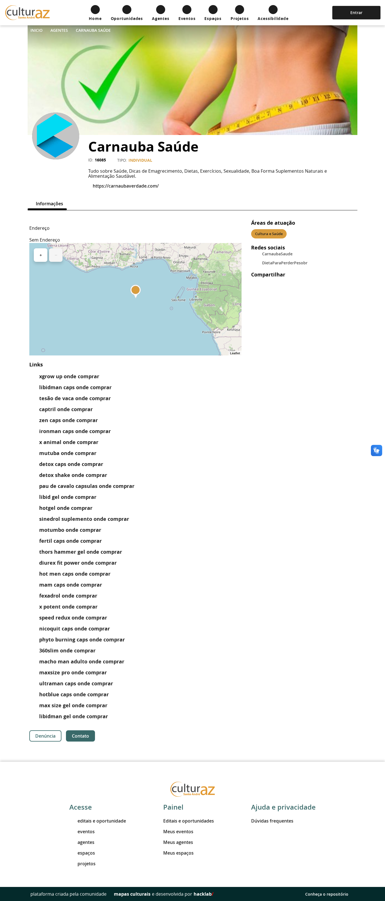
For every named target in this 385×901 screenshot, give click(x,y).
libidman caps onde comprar (75, 387)
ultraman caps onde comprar (76, 683)
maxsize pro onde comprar (73, 672)
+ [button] (40, 255)
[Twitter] (46, 169)
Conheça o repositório (326, 894)
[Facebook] (60, 169)
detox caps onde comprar (71, 464)
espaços (86, 853)
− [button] (56, 255)
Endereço (39, 228)
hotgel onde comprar (65, 508)
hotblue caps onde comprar (74, 694)
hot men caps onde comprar (74, 573)
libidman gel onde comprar (73, 716)
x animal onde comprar (68, 442)
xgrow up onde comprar (69, 376)
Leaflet (235, 353)
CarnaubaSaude (277, 253)
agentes (86, 842)
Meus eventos (178, 831)
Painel (173, 807)
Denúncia (45, 736)
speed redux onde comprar (73, 617)
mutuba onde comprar (67, 453)
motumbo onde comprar (70, 529)
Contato (80, 736)
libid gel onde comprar (67, 497)
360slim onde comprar (67, 650)
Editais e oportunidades (188, 821)
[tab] (47, 203)
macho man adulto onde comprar (81, 661)
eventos (86, 831)
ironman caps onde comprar (75, 431)
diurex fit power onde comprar (78, 562)
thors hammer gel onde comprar (80, 551)
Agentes (59, 30)
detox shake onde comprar (73, 475)
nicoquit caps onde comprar (74, 628)
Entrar (356, 12)
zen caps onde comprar (68, 420)
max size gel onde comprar (73, 705)
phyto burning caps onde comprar (82, 639)
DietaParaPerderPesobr (284, 262)
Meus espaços (178, 853)
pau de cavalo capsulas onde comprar (86, 486)
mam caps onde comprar (70, 584)
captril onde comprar (66, 409)
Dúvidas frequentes (272, 821)
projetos (87, 864)
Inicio (36, 30)
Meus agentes (178, 842)
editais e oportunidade (102, 821)
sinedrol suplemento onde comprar (84, 518)
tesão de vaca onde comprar (75, 398)
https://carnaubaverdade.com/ (126, 186)
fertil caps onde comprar (70, 540)
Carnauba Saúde (93, 30)
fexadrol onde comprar (68, 595)
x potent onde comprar (68, 606)
